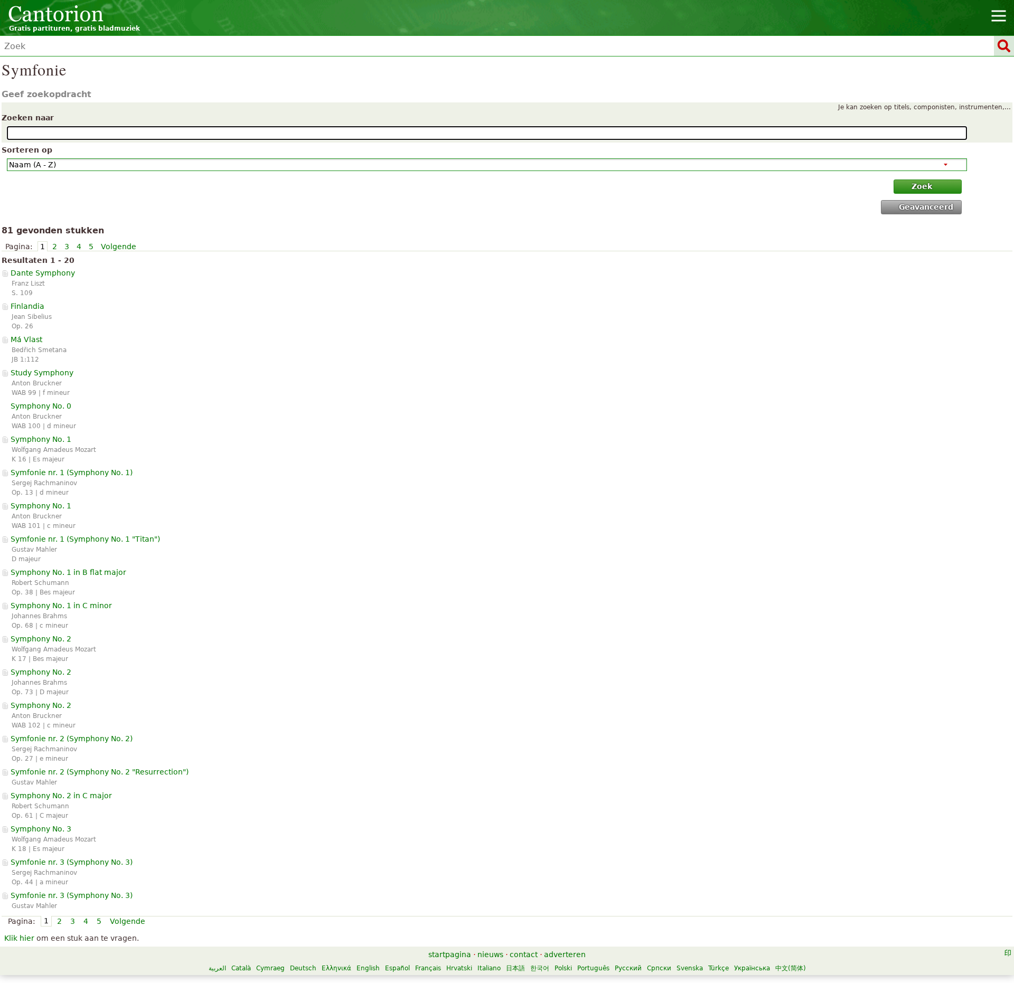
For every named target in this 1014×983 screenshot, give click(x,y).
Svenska (690, 968)
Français (428, 968)
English (368, 968)
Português (593, 968)
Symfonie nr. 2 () (72, 738)
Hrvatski (459, 968)
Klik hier (19, 938)
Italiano (489, 968)
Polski (563, 968)
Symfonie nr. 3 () (72, 862)
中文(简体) (790, 968)
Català (241, 968)
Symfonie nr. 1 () (72, 472)
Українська (752, 968)
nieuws (490, 954)
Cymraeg (270, 968)
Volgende (118, 246)
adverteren (565, 954)
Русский (628, 968)
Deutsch (303, 968)
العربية (217, 968)
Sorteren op (27, 150)
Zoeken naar (28, 118)
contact (524, 954)
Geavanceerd (926, 207)
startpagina (449, 954)
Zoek (922, 186)
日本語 (515, 968)
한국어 (539, 968)
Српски (659, 968)
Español (397, 968)
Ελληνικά (336, 968)
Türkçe (718, 968)
